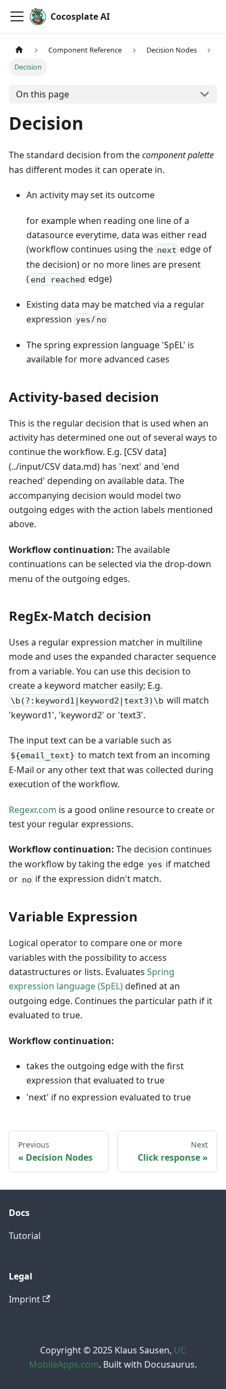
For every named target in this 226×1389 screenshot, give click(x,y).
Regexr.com (32, 810)
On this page (42, 94)
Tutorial (25, 1236)
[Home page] (19, 50)
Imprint (24, 1299)
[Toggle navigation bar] (17, 16)
